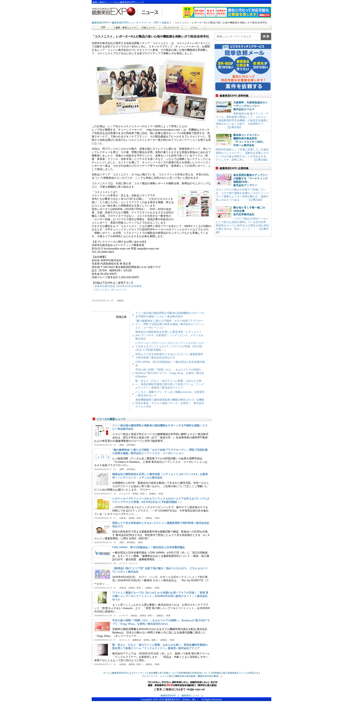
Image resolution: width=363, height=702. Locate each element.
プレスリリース (171, 27)
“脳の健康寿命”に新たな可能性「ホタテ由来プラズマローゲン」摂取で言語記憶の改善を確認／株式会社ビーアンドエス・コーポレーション (169, 324)
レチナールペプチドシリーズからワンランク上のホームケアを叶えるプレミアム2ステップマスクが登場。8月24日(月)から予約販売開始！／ (169, 346)
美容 (161, 494)
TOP (103, 27)
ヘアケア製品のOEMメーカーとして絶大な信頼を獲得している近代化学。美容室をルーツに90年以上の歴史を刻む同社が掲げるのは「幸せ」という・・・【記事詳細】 (242, 225)
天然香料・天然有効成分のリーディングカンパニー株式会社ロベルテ (250, 106)
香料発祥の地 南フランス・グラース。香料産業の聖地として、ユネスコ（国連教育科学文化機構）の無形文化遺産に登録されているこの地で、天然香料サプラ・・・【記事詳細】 (242, 120)
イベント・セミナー (128, 563)
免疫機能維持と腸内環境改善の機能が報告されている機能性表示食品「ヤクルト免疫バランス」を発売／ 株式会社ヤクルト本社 (169, 403)
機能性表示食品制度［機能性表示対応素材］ (197, 676)
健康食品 (136, 640)
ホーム (106, 673)
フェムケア (124, 494)
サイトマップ (140, 673)
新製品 (152, 494)
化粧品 (120, 301)
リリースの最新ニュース (111, 418)
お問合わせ (253, 673)
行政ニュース (148, 27)
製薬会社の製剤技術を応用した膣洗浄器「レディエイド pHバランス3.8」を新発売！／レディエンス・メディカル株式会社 (169, 335)
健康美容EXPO (168, 695)
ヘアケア (123, 616)
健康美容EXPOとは (122, 673)
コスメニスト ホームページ (110, 289)
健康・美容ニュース (126, 27)
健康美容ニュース (191, 695)
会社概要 (153, 673)
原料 (122, 445)
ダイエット (124, 640)
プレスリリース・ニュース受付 (157, 676)
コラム (193, 27)
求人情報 (163, 673)
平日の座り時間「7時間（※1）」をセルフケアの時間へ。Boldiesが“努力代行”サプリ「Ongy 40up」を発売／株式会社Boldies (170, 373)
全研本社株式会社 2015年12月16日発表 (118, 286)
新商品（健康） (150, 640)
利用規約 (216, 673)
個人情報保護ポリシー (234, 673)
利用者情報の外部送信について (194, 673)
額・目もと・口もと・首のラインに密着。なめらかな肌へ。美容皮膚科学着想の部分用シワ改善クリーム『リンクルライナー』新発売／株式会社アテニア (169, 384)
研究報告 (131, 445)
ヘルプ (173, 673)
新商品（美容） (139, 494)
